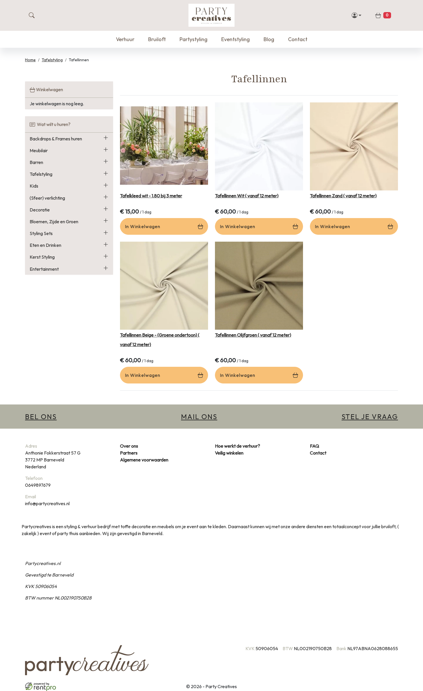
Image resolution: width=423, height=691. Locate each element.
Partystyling (193, 39)
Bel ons (41, 416)
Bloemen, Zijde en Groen (54, 221)
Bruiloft (157, 39)
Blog (269, 39)
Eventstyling (235, 39)
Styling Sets (41, 233)
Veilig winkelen (229, 453)
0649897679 (38, 485)
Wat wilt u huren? (52, 124)
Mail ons (199, 416)
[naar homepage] (211, 15)
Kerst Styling (42, 257)
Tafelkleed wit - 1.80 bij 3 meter (151, 195)
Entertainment (44, 269)
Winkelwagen (49, 89)
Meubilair (39, 150)
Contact (297, 39)
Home (30, 59)
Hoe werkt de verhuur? (237, 446)
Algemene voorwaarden (144, 460)
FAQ (314, 446)
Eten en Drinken (45, 245)
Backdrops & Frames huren (56, 139)
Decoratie (40, 210)
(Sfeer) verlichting (47, 198)
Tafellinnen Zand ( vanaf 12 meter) (343, 195)
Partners (129, 453)
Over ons (129, 446)
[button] (105, 138)
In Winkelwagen (142, 226)
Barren (36, 162)
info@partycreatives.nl (47, 503)
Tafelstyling (52, 59)
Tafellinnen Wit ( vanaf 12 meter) (247, 195)
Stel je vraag (370, 416)
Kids (34, 186)
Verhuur (125, 39)
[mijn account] (356, 15)
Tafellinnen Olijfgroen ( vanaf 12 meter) (253, 335)
